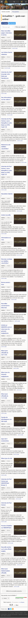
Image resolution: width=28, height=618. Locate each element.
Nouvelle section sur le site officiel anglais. (6, 549)
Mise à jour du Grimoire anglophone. (5, 374)
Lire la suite (14, 48)
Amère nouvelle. (6, 215)
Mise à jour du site (6, 458)
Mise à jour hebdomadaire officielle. (5, 571)
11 (3, 104)
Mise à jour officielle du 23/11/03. (4, 353)
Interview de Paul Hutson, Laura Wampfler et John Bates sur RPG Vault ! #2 (6, 123)
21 (3, 179)
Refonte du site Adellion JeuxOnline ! (5, 147)
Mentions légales (19, 612)
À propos (12, 612)
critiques (21, 602)
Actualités (7, 16)
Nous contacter (7, 616)
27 (3, 244)
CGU (25, 612)
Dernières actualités (6, 11)
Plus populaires (15, 11)
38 (3, 153)
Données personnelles (13, 614)
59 (3, 267)
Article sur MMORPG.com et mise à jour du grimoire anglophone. (6, 329)
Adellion (4, 6)
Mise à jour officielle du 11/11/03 (4, 396)
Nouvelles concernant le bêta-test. (5, 305)
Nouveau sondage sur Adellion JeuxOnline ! (6, 261)
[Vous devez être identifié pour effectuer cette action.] (8, 598)
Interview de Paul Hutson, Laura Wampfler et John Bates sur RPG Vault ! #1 (6, 170)
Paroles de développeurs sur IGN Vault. (6, 419)
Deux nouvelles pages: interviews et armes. (6, 33)
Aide (2, 616)
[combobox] (7, 27)
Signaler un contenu (22, 614)
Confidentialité (3, 614)
